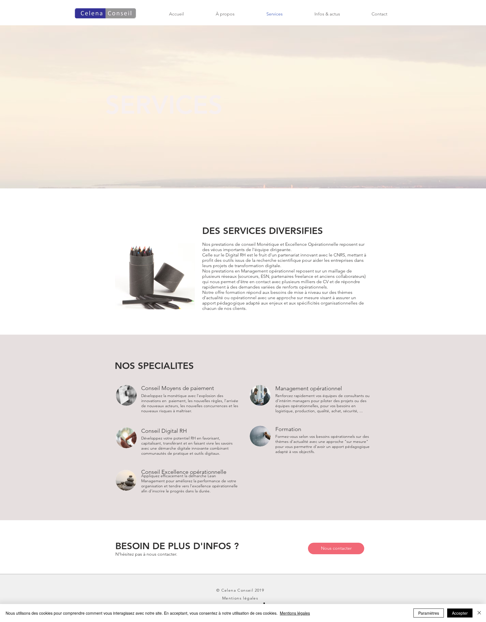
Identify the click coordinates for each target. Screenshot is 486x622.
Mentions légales (295, 613)
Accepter (460, 613)
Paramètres (428, 613)
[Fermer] (479, 613)
